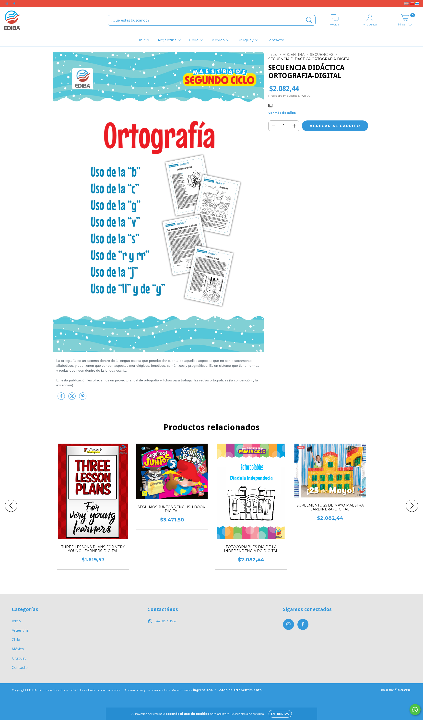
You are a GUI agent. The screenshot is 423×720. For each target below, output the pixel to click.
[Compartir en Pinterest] (82, 398)
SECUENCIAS (321, 54)
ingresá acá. (203, 690)
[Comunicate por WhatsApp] (415, 709)
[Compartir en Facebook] (62, 398)
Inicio (144, 40)
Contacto (275, 40)
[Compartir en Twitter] (72, 398)
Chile (194, 40)
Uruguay (246, 40)
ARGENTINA (294, 54)
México (218, 40)
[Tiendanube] (396, 690)
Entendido (280, 713)
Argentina (168, 40)
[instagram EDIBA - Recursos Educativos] (7, 3)
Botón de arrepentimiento (239, 690)
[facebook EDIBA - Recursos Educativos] (14, 3)
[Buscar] (309, 20)
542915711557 (166, 621)
